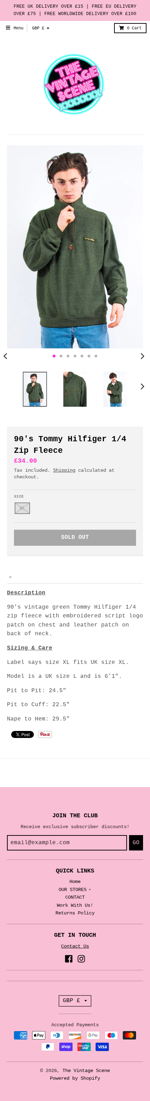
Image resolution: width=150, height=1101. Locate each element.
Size (19, 496)
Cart (134, 28)
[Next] (142, 356)
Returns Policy (75, 913)
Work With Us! (75, 905)
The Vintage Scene (86, 1070)
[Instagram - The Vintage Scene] (81, 959)
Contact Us (75, 946)
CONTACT (75, 897)
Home (75, 881)
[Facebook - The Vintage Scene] (69, 959)
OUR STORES (73, 889)
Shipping (64, 470)
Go (136, 843)
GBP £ (38, 28)
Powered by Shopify (75, 1078)
